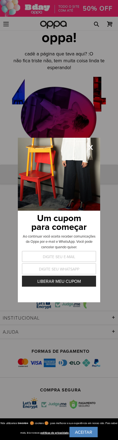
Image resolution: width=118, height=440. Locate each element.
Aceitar (83, 432)
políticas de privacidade (54, 433)
